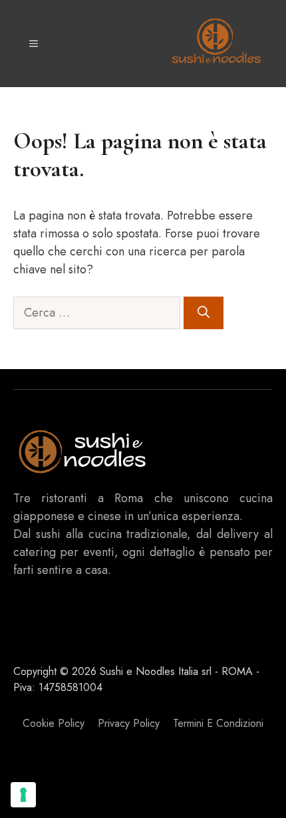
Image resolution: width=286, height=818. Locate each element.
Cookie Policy (53, 723)
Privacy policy (129, 723)
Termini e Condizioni (218, 723)
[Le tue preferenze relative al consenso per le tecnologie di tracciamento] (23, 794)
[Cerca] (203, 313)
